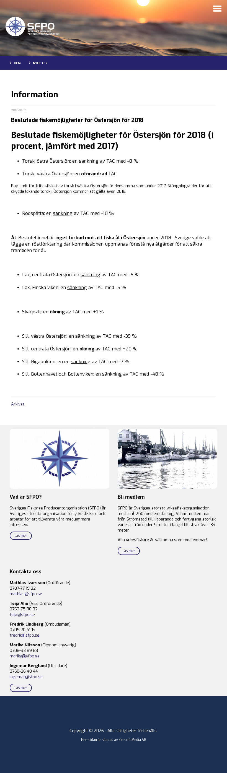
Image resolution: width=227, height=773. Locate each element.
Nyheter (40, 63)
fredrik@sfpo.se (24, 635)
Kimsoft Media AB (132, 740)
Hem (17, 63)
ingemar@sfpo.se (26, 677)
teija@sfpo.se (22, 614)
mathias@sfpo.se (26, 594)
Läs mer (20, 535)
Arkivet (17, 404)
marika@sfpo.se (25, 656)
